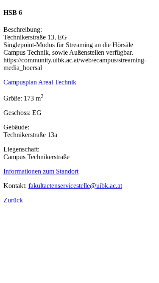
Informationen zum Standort (40, 171)
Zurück (13, 200)
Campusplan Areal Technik (39, 82)
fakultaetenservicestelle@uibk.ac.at (75, 185)
